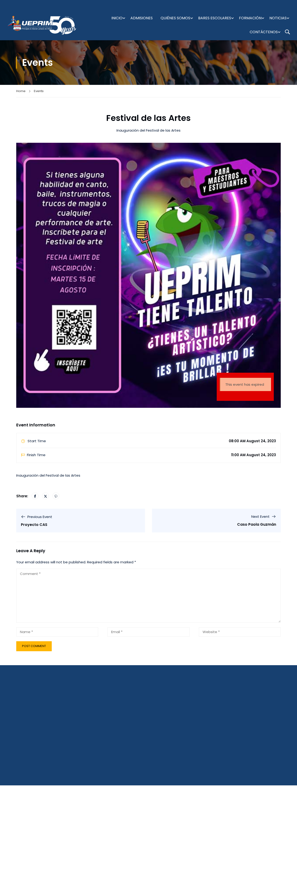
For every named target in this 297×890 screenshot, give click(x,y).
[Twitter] (45, 495)
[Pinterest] (55, 495)
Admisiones (141, 18)
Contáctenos (264, 32)
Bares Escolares (214, 18)
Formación (250, 18)
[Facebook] (35, 495)
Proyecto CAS (34, 524)
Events (39, 91)
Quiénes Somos (175, 18)
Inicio (117, 18)
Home (21, 91)
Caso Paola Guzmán (256, 524)
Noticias (278, 18)
